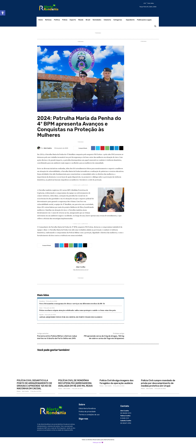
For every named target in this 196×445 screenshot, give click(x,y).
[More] (126, 148)
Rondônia (42, 301)
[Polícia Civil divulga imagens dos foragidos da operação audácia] (119, 365)
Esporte (41, 314)
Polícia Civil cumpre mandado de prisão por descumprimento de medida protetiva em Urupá (158, 383)
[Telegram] (117, 148)
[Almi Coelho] (39, 148)
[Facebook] (93, 148)
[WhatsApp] (107, 148)
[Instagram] (78, 273)
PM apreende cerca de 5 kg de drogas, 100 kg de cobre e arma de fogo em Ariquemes (104, 337)
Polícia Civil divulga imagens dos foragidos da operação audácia (117, 381)
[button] (2, 13)
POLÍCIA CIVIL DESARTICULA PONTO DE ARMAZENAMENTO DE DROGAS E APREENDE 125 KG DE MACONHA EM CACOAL (34, 384)
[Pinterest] (102, 148)
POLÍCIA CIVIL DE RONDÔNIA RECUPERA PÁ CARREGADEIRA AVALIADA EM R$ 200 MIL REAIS (75, 383)
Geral (40, 308)
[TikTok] (80, 273)
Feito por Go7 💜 (98, 442)
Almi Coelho (48, 148)
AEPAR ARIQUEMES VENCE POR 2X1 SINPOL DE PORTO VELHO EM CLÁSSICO (70, 317)
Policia (18, 391)
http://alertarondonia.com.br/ (80, 270)
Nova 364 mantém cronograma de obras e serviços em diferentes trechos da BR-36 (72, 303)
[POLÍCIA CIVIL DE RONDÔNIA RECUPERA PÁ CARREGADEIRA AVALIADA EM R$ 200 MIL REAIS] (77, 365)
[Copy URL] (121, 148)
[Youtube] (86, 273)
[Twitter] (98, 148)
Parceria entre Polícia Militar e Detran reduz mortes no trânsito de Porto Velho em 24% (57, 337)
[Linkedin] (112, 148)
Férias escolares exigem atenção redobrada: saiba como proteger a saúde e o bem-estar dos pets (77, 310)
